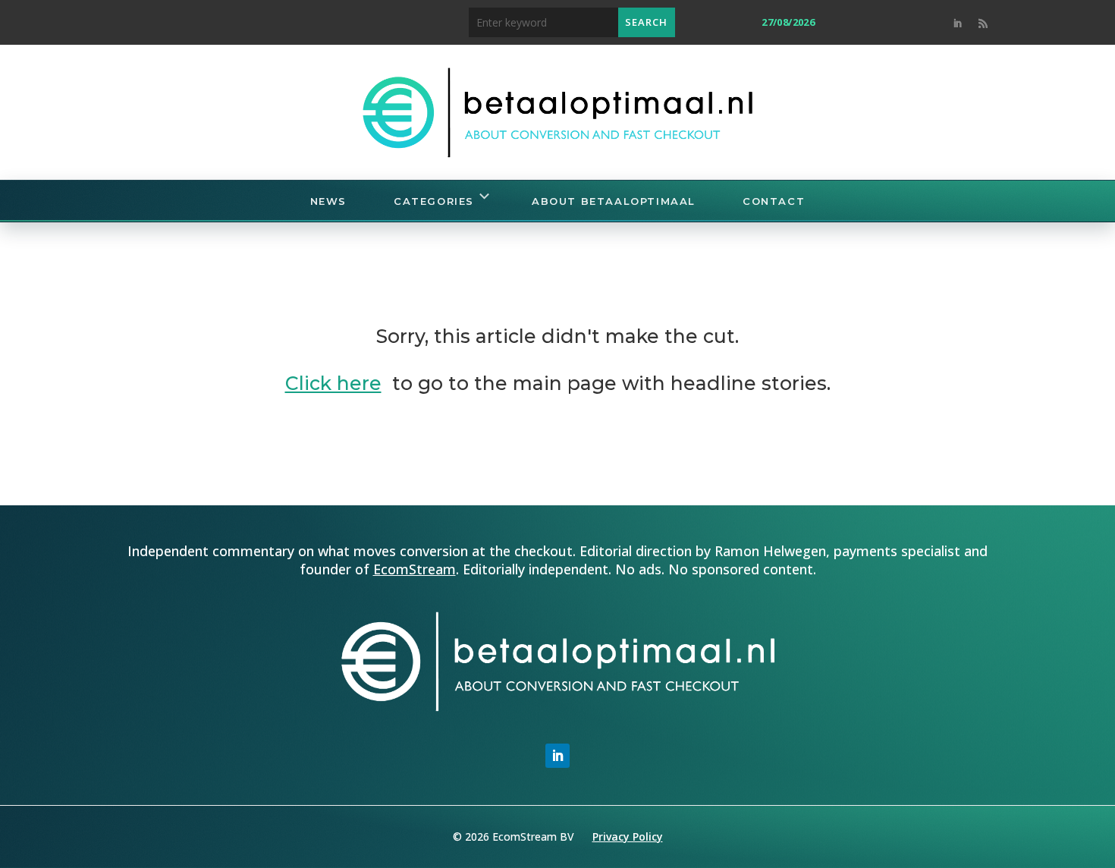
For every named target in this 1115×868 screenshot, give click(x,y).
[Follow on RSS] (983, 23)
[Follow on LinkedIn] (957, 23)
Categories (434, 201)
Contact (774, 201)
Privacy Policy (627, 836)
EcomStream (414, 569)
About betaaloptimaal (614, 201)
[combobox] (543, 22)
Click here (333, 383)
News (328, 201)
